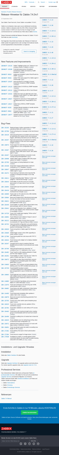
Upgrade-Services (6, 376)
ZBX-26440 (5, 205)
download (14, 37)
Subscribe (33, 441)
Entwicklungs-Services (13, 387)
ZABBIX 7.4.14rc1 (49, 31)
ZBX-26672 (5, 259)
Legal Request (45, 449)
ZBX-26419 (5, 135)
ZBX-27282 (5, 331)
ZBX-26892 (5, 217)
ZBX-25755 (5, 300)
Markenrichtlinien (36, 449)
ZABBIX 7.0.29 (47, 47)
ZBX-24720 (5, 213)
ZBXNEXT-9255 (6, 107)
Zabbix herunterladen (29, 412)
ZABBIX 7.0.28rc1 (49, 101)
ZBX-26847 (5, 169)
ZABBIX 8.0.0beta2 (49, 74)
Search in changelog (29, 51)
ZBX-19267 (5, 150)
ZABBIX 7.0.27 (47, 118)
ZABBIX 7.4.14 (47, 20)
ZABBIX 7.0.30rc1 (49, 36)
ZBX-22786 (5, 236)
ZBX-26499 (5, 316)
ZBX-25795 (5, 162)
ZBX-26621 (5, 201)
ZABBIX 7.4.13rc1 (49, 58)
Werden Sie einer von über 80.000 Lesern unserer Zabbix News (18, 438)
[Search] (38, 2)
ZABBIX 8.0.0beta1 (49, 139)
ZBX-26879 (5, 297)
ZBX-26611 (5, 178)
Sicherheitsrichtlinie (14, 449)
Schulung (9, 385)
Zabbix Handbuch (12, 355)
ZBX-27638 (5, 337)
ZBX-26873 (5, 145)
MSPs (26, 2)
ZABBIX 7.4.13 (47, 41)
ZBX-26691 (5, 327)
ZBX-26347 (5, 243)
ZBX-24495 (5, 293)
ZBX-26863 (5, 274)
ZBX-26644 (5, 181)
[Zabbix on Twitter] (21, 444)
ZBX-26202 (5, 256)
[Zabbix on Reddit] (29, 444)
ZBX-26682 (5, 288)
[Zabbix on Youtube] (38, 444)
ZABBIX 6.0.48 (47, 52)
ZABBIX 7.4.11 (47, 112)
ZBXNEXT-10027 (6, 99)
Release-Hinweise (16, 11)
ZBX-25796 (5, 131)
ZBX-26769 (5, 248)
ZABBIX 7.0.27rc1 (49, 134)
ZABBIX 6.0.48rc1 (49, 69)
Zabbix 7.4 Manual (6, 398)
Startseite (3, 11)
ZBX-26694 (5, 187)
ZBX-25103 (5, 127)
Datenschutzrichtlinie (26, 449)
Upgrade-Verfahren (12, 363)
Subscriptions (11, 382)
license (35, 31)
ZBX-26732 (5, 224)
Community (31, 2)
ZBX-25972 (5, 324)
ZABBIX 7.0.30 (47, 25)
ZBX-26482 (5, 252)
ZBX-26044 (5, 240)
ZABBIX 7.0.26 (47, 150)
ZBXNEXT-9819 (6, 74)
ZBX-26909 (5, 194)
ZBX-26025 (5, 320)
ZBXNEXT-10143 (6, 66)
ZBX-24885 (5, 281)
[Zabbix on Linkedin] (34, 444)
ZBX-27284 (5, 334)
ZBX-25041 (5, 208)
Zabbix (6, 2)
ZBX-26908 (5, 159)
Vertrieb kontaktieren (23, 378)
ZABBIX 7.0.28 (47, 85)
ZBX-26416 (5, 190)
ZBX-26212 (5, 220)
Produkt (9, 11)
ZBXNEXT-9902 (6, 111)
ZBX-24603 (5, 264)
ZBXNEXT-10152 (6, 94)
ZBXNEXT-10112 (6, 90)
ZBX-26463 (5, 311)
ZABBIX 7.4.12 (47, 80)
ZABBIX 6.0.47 (47, 90)
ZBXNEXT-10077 (6, 115)
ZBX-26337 (5, 140)
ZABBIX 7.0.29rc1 (49, 63)
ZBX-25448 (5, 166)
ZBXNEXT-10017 (6, 104)
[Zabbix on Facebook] (25, 444)
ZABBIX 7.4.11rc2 (49, 123)
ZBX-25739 (5, 268)
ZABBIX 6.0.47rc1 (49, 107)
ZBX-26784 (5, 308)
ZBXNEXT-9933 (6, 78)
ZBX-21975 (5, 285)
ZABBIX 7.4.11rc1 (49, 129)
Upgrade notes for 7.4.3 (29, 365)
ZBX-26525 (5, 304)
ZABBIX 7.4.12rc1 (49, 96)
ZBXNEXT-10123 (6, 86)
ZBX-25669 (5, 233)
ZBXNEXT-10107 (6, 81)
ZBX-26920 (5, 229)
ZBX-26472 (5, 173)
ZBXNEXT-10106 (6, 69)
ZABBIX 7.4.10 (47, 145)
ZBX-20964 (5, 197)
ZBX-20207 (5, 155)
